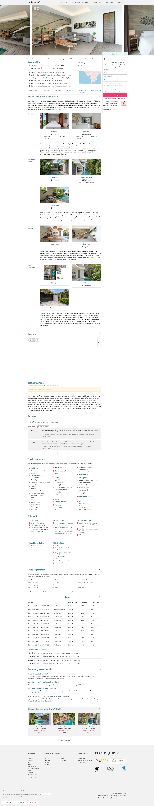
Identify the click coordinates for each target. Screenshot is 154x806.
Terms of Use (114, 90)
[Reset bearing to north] (99, 345)
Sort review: (32, 427)
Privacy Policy (110, 798)
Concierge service (95, 90)
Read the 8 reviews (84, 66)
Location (46, 90)
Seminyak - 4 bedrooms (39, 728)
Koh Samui (47, 760)
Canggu (52, 109)
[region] (64, 358)
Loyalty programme (34, 777)
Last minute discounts (85, 760)
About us (30, 758)
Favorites (87, 2)
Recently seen (97, 2)
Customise (8, 802)
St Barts (63, 760)
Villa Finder (82, 758)
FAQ (29, 762)
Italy (62, 758)
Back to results (75, 2)
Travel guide (82, 762)
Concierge (31, 773)
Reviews (58, 90)
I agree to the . (111, 90)
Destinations (64, 2)
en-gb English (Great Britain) (42, 794)
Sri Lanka (47, 762)
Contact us (121, 2)
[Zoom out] (99, 342)
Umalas (59, 109)
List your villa (32, 767)
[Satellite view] (30, 340)
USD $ (31, 597)
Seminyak (34, 65)
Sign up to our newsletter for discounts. (114, 92)
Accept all (33, 802)
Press (29, 765)
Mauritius (47, 765)
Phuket (46, 758)
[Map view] (34, 340)
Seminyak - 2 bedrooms (64, 728)
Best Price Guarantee (112, 65)
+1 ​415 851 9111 (110, 2)
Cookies (118, 798)
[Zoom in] (99, 339)
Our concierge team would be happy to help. (59, 592)
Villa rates (70, 90)
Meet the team (32, 775)
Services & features (82, 92)
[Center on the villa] (37, 340)
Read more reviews (64, 454)
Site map (123, 798)
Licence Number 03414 (119, 795)
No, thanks (21, 802)
